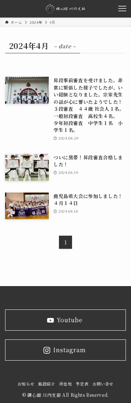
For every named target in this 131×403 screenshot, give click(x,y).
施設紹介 (46, 384)
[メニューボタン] (122, 9)
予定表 (82, 384)
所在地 (65, 384)
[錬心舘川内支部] (65, 9)
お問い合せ (103, 384)
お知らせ (26, 384)
